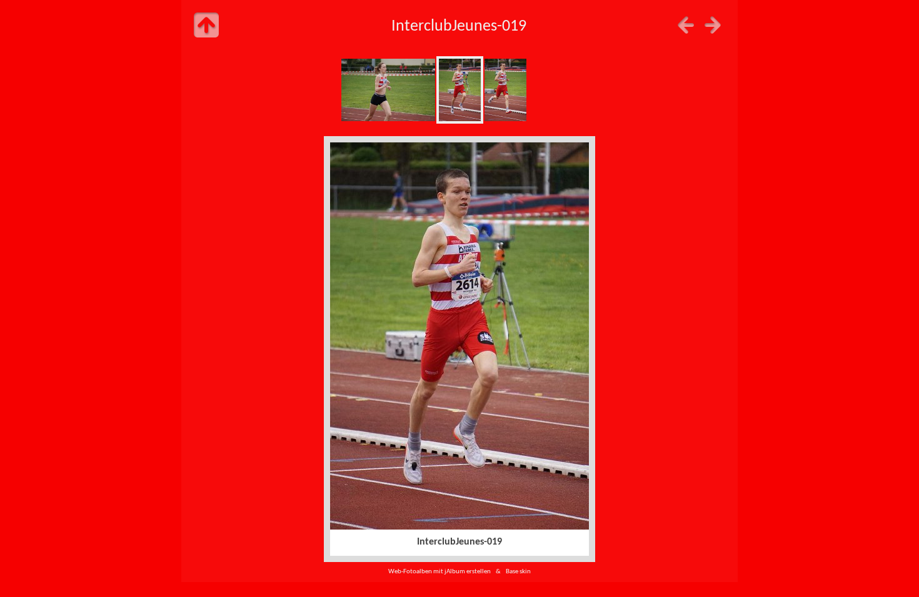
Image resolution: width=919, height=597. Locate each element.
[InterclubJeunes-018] (388, 90)
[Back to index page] (206, 24)
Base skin (518, 571)
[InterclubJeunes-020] (505, 90)
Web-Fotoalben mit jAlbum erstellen (439, 571)
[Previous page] (685, 24)
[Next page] (712, 24)
